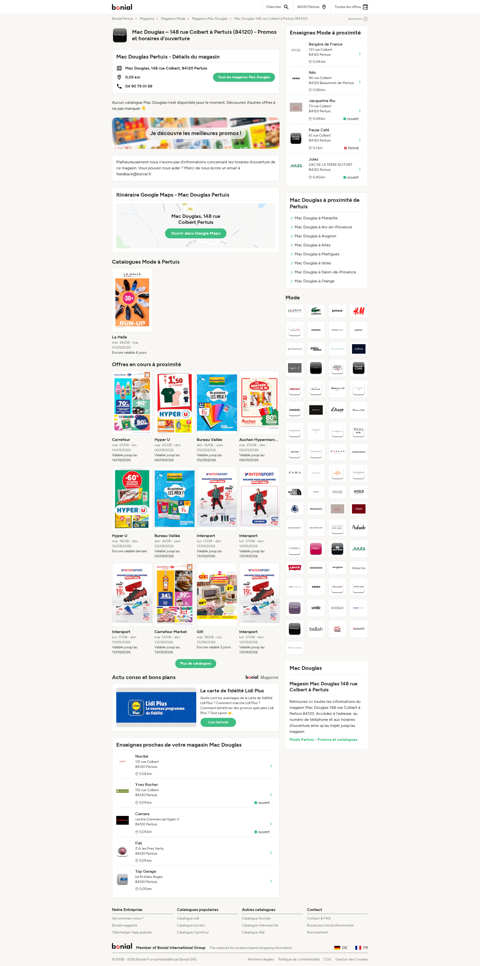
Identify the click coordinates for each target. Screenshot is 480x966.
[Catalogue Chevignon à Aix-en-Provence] (295, 528)
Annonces (355, 19)
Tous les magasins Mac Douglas (244, 77)
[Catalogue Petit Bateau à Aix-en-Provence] (295, 509)
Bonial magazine (124, 925)
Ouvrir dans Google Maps (195, 233)
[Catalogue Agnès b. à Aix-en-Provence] (295, 368)
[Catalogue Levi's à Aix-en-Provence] (295, 568)
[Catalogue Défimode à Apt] (295, 608)
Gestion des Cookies (352, 959)
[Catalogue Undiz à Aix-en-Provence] (316, 608)
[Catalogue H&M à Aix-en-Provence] (359, 311)
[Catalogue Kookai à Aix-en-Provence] (337, 608)
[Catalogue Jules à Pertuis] (359, 549)
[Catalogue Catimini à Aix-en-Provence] (295, 389)
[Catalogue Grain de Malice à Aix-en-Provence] (316, 349)
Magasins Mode (173, 19)
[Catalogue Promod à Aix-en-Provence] (295, 349)
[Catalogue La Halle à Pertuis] (295, 311)
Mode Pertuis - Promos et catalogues (323, 739)
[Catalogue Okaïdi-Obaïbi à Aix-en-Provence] (359, 608)
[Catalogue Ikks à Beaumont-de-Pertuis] (316, 587)
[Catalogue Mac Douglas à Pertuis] (295, 629)
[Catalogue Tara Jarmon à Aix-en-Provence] (316, 431)
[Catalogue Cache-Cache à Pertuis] (337, 330)
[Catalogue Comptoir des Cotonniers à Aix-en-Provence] (359, 509)
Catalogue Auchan (256, 918)
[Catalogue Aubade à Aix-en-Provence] (359, 528)
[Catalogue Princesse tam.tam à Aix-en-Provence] (337, 528)
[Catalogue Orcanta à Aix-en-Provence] (337, 587)
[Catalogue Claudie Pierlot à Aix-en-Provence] (359, 452)
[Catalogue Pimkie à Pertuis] (337, 311)
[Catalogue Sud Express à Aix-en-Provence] (316, 473)
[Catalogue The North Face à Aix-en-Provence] (295, 492)
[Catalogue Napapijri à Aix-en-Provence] (295, 410)
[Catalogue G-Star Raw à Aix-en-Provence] (316, 410)
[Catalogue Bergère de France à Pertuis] (337, 492)
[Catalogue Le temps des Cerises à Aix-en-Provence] (337, 368)
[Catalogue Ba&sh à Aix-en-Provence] (316, 629)
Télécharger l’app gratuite (132, 932)
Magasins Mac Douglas (210, 19)
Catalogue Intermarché (260, 925)
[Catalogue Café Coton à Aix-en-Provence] (359, 349)
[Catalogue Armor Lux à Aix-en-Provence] (359, 568)
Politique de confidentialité (299, 959)
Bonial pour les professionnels (330, 925)
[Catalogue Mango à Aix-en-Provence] (316, 509)
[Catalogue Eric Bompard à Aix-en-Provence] (359, 473)
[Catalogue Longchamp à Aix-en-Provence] (295, 431)
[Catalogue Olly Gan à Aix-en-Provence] (337, 549)
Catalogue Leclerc (191, 925)
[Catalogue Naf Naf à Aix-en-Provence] (316, 452)
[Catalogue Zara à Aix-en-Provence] (295, 473)
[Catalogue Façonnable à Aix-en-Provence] (316, 389)
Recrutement (317, 932)
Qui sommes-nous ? (128, 918)
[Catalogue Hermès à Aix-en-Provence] (337, 473)
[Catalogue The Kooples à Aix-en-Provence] (337, 568)
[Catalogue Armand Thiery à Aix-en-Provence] (295, 648)
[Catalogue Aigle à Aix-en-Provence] (359, 492)
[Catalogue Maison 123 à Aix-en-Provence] (337, 389)
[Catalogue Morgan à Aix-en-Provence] (337, 452)
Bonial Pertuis (122, 19)
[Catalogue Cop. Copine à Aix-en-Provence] (295, 587)
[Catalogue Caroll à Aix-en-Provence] (295, 549)
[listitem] (132, 311)
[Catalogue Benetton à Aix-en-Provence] (337, 349)
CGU (328, 959)
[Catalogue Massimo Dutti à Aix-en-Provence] (359, 410)
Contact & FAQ (318, 918)
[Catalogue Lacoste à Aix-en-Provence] (316, 311)
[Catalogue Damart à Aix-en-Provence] (359, 629)
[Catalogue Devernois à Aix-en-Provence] (316, 528)
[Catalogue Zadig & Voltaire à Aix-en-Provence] (295, 452)
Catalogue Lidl (188, 918)
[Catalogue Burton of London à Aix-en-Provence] (316, 568)
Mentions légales (261, 959)
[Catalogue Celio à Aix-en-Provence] (359, 330)
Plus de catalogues (195, 663)
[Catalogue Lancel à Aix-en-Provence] (359, 389)
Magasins (147, 19)
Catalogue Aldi (253, 932)
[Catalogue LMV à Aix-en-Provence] (295, 330)
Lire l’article (218, 722)
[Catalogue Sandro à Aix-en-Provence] (316, 368)
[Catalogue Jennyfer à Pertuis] (337, 629)
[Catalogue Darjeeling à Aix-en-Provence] (316, 330)
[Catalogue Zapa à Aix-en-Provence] (316, 492)
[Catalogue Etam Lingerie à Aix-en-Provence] (337, 410)
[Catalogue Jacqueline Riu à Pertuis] (337, 509)
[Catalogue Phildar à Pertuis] (316, 549)
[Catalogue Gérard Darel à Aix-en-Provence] (359, 587)
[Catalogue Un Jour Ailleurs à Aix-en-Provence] (337, 431)
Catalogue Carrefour (193, 932)
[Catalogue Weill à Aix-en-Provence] (359, 431)
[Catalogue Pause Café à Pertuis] (359, 368)
